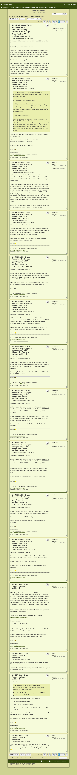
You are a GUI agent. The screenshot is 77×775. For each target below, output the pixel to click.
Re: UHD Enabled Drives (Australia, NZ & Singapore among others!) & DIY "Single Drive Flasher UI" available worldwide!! (22, 82)
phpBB (17, 763)
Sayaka (53, 653)
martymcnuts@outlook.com (21, 157)
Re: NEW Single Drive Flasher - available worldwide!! (20, 586)
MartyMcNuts (55, 78)
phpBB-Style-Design (30, 764)
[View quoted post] (27, 92)
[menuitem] (10, 4)
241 (56, 655)
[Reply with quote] (47, 25)
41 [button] (56, 21)
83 (55, 27)
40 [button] (53, 21)
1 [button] (49, 21)
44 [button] (64, 21)
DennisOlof (54, 24)
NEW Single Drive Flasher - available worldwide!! (27, 16)
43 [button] (61, 21)
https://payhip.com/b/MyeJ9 (17, 155)
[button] (44, 21)
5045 (56, 80)
